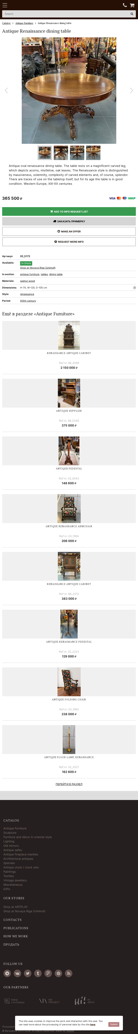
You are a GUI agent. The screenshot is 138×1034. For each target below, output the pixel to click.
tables (44, 274)
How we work (15, 936)
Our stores (13, 898)
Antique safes (12, 850)
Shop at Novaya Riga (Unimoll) (38, 268)
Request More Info (70, 241)
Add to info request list (70, 211)
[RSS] (68, 973)
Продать (11, 944)
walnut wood (27, 280)
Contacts (12, 919)
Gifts (6, 889)
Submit (114, 1024)
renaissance (27, 294)
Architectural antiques (18, 858)
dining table (56, 274)
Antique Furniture (15, 828)
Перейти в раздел (69, 784)
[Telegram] (7, 973)
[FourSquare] (48, 973)
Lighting (8, 841)
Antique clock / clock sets (21, 867)
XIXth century (28, 300)
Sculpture (9, 832)
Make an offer (70, 231)
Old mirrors (11, 845)
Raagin (70, 1030)
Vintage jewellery (15, 880)
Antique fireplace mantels (20, 854)
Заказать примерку (70, 221)
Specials (9, 863)
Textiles (8, 876)
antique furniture (29, 274)
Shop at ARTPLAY (15, 907)
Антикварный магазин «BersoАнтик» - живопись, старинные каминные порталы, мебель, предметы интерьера (24, 5)
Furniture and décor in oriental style (27, 837)
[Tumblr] (38, 973)
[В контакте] (17, 973)
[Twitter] (27, 973)
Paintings (9, 871)
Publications (15, 928)
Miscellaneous (12, 884)
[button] (131, 90)
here (92, 1024)
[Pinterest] (58, 973)
